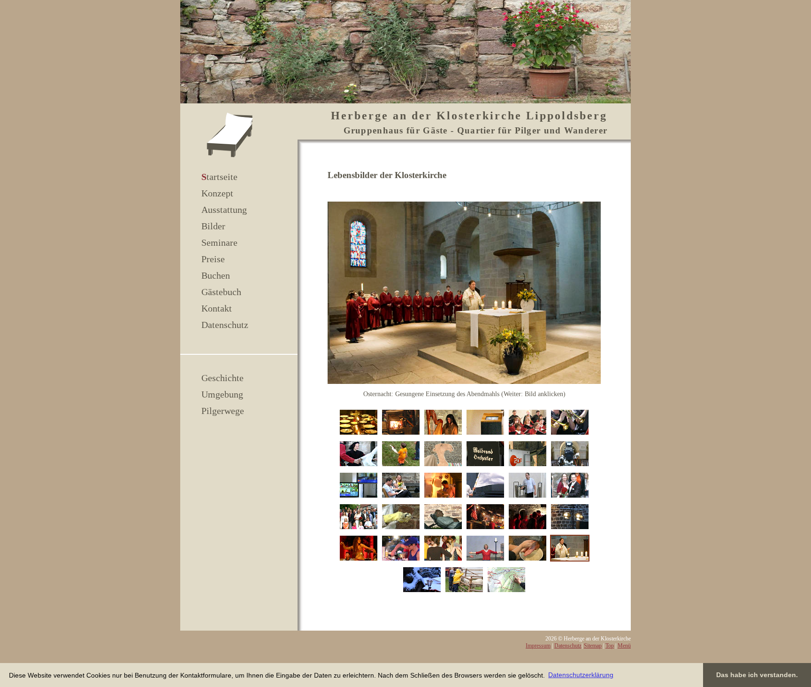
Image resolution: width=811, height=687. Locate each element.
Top (609, 645)
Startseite (219, 177)
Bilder (213, 226)
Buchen (215, 275)
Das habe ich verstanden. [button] (757, 675)
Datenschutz (224, 325)
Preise (213, 259)
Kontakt (216, 308)
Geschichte (222, 378)
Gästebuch (221, 292)
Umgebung (222, 394)
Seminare (219, 242)
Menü (624, 645)
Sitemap (593, 645)
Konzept (217, 193)
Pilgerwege (222, 411)
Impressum (538, 645)
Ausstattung (224, 209)
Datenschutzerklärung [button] (580, 675)
